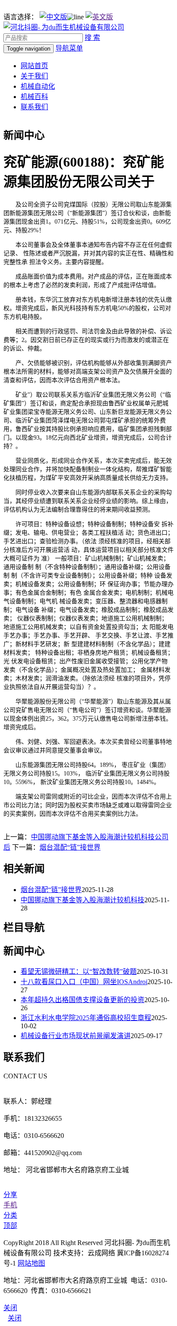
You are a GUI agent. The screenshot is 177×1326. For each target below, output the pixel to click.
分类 (10, 1215)
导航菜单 (69, 48)
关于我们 (34, 76)
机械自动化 (38, 86)
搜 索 (92, 37)
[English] (99, 17)
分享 (10, 1194)
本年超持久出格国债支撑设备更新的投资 (82, 999)
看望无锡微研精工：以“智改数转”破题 (79, 971)
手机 (10, 1205)
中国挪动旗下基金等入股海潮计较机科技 (82, 900)
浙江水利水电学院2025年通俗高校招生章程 (86, 1017)
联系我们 (34, 107)
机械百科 (34, 96)
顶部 (10, 1225)
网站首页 (34, 65)
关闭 (14, 1318)
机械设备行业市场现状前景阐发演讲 (76, 1035)
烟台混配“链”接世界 (70, 847)
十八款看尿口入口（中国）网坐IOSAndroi (84, 981)
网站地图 (31, 1263)
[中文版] (53, 17)
